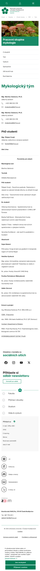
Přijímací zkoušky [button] (15, 400)
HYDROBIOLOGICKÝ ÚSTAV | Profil (13, 336)
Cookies (20, 531)
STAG (4, 429)
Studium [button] (11, 406)
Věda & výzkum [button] (15, 413)
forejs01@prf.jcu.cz (11, 144)
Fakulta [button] (11, 393)
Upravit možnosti (10, 558)
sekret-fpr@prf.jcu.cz (8, 518)
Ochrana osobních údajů (10, 537)
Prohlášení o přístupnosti (29, 537)
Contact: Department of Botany (12, 324)
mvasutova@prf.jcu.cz (12, 107)
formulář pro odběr (12, 381)
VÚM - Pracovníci (7, 315)
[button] (7, 3)
